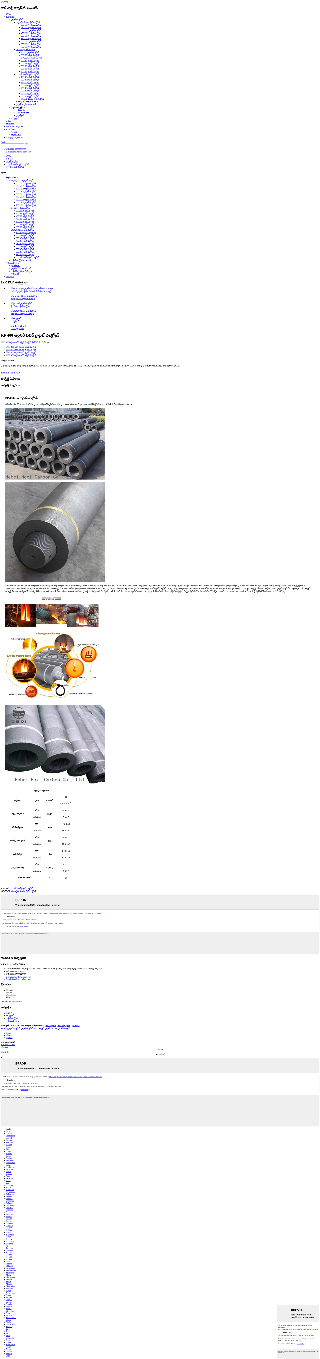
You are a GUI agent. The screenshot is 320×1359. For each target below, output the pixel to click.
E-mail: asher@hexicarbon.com (18, 152)
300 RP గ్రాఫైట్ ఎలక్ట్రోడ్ (30, 80)
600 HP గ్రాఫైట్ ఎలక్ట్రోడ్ (30, 72)
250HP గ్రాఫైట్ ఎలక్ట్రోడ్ (30, 52)
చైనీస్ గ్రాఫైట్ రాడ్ (17, 329)
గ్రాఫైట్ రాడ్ (20, 110)
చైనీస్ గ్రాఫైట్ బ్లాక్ (22, 113)
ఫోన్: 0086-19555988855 (16, 149)
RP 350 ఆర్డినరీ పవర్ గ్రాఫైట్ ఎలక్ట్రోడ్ (22, 891)
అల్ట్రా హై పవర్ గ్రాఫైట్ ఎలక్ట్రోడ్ (28, 22)
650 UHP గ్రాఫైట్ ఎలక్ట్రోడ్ (31, 44)
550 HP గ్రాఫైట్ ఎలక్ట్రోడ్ (30, 69)
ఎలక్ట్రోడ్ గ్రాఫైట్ (44, 1028)
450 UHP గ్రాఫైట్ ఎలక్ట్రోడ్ (31, 33)
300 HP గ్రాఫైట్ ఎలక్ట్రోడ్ (30, 55)
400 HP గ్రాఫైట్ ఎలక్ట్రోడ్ (30, 61)
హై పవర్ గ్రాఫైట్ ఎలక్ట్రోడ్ (25, 50)
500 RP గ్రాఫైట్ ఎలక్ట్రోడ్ (30, 91)
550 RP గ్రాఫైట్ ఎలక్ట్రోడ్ (30, 93)
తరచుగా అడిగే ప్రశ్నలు (14, 126)
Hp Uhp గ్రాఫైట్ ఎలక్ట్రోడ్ (60, 1028)
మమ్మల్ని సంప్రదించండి (15, 137)
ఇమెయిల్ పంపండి (8, 1045)
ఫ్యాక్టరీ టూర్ (16, 135)
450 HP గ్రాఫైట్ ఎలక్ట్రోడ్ (30, 63)
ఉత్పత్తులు (10, 17)
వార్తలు (8, 121)
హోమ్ (8, 14)
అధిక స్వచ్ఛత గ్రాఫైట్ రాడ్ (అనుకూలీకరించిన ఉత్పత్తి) (31, 291)
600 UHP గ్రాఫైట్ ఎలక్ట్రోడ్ (31, 41)
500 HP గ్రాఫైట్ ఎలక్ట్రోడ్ (30, 66)
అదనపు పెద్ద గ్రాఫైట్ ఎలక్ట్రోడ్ (27, 102)
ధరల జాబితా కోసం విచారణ (11, 1001)
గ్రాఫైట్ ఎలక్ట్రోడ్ (17, 19)
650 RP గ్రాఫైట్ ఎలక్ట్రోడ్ (25, 255)
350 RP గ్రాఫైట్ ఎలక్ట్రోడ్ (30, 82)
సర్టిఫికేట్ (14, 132)
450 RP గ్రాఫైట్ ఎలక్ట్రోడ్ (30, 88)
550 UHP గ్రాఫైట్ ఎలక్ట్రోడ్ (31, 39)
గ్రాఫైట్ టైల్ (20, 115)
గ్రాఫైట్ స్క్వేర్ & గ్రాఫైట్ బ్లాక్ (21, 271)
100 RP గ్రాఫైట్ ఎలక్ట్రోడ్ (30, 77)
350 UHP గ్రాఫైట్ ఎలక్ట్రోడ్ (31, 28)
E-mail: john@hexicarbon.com (18, 979)
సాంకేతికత (10, 124)
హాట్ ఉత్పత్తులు (64, 1026)
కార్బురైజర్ (15, 118)
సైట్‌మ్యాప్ (76, 1026)
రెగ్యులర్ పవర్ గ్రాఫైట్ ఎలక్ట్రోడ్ (27, 74)
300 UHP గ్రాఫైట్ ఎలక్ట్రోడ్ (31, 25)
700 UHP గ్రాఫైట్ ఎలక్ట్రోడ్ (31, 47)
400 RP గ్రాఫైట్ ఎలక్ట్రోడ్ (30, 85)
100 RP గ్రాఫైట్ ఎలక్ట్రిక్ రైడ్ (26, 233)
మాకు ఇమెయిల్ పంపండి (10, 373)
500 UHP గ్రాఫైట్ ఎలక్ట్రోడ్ (31, 36)
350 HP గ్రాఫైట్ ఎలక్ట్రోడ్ (25, 213)
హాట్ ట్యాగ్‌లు (51, 1026)
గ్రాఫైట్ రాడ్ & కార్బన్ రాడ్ (21, 268)
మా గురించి (10, 129)
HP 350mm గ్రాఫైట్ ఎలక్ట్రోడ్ (31, 58)
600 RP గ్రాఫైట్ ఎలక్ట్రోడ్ (30, 96)
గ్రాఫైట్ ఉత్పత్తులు (18, 107)
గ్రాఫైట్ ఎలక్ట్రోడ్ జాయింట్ (26, 104)
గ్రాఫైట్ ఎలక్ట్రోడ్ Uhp (29, 1028)
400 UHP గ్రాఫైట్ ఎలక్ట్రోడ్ (31, 30)
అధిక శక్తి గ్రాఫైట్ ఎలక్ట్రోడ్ (10, 1028)
